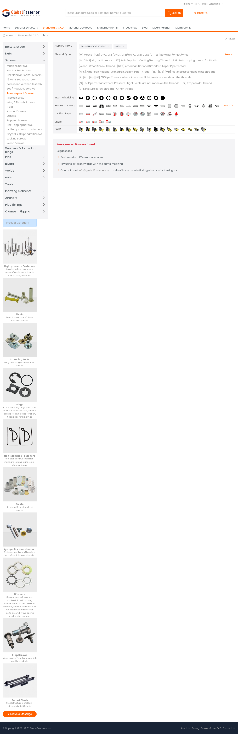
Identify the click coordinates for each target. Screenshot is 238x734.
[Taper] (177, 106)
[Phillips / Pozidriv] (89, 98)
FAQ (219, 728)
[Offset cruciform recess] (143, 98)
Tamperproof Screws (20, 93)
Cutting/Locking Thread (154, 60)
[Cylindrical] (170, 106)
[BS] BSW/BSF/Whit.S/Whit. (171, 55)
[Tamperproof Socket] (129, 98)
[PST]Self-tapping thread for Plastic (195, 60)
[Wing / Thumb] (197, 106)
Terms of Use (208, 728)
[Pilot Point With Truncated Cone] (129, 129)
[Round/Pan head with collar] (129, 106)
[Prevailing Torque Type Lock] (150, 114)
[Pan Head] (136, 106)
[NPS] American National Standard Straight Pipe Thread (114, 72)
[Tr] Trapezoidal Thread (196, 83)
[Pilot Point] (109, 129)
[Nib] (129, 114)
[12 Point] (211, 106)
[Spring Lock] (170, 114)
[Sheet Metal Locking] (143, 114)
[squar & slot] (157, 98)
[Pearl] (204, 129)
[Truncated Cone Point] (89, 129)
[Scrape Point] (163, 129)
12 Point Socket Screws (21, 79)
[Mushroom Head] (123, 106)
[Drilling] (170, 129)
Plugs (10, 107)
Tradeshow (130, 28)
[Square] (109, 106)
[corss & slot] (116, 98)
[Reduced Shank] (89, 122)
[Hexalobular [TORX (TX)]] (109, 98)
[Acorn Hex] (102, 106)
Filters (231, 39)
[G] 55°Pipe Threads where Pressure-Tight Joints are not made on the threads (129, 83)
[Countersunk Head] (150, 106)
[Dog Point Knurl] (136, 129)
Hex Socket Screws (19, 70)
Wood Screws (15, 143)
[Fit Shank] (102, 122)
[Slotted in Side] (157, 114)
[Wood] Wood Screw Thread (97, 66)
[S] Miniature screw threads (96, 89)
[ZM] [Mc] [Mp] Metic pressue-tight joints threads (183, 72)
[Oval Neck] (123, 114)
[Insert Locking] (136, 114)
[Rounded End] (157, 129)
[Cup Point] (143, 129)
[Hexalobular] (204, 106)
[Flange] (89, 114)
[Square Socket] (102, 98)
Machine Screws (17, 66)
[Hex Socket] (95, 98)
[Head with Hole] (102, 114)
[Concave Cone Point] (150, 129)
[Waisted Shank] (95, 122)
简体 (197, 3)
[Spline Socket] (136, 98)
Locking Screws (16, 138)
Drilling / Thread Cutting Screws (25, 129)
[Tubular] (184, 129)
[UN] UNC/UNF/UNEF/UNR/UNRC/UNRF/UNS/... (123, 55)
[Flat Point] (82, 129)
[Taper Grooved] (95, 114)
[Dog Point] (102, 129)
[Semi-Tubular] (177, 129)
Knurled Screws (16, 111)
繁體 (204, 3)
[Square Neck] (116, 114)
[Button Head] (163, 106)
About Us (186, 728)
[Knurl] (163, 114)
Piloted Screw (15, 98)
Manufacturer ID (107, 28)
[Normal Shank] (82, 122)
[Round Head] (116, 106)
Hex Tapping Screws (20, 125)
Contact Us (229, 728)
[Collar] (82, 114)
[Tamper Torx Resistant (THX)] (150, 98)
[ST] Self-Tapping (126, 60)
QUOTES (202, 13)
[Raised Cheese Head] (143, 106)
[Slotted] (82, 98)
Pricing (187, 3)
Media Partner (161, 28)
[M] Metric (85, 55)
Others (11, 116)
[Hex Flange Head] (95, 106)
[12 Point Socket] (123, 98)
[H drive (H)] (163, 98)
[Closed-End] (197, 129)
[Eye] (191, 106)
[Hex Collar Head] (89, 106)
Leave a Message (21, 714)
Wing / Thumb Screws (21, 102)
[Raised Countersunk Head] (157, 106)
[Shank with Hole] (109, 114)
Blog (144, 28)
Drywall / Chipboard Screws (24, 134)
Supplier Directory (26, 28)
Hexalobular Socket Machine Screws (25, 75)
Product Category (17, 223)
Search (176, 13)
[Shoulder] (109, 122)
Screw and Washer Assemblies (25, 84)
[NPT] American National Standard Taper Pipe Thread (151, 66)
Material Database (80, 28)
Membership (183, 28)
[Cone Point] (95, 129)
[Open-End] (191, 129)
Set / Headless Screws (21, 88)
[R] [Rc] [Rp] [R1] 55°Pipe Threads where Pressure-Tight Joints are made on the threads (135, 77)
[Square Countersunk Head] (218, 106)
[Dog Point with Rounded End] (116, 129)
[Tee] (184, 106)
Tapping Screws (17, 120)
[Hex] (82, 106)
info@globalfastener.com (95, 170)
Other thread (124, 89)
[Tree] (177, 114)
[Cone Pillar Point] (123, 129)
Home (6, 28)
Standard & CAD (53, 28)
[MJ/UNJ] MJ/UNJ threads (95, 60)
